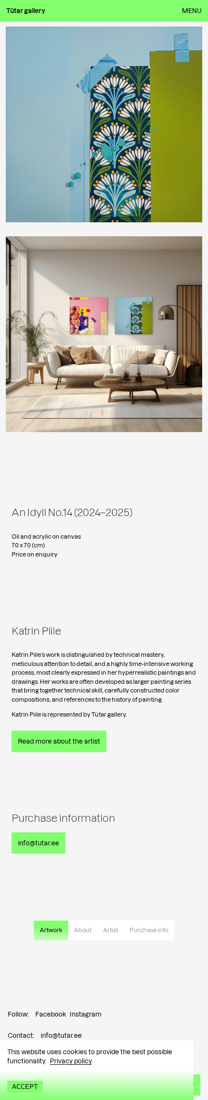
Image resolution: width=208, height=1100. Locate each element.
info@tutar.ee (61, 1035)
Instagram (86, 1014)
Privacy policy (70, 1061)
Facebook (50, 1014)
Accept (25, 1086)
